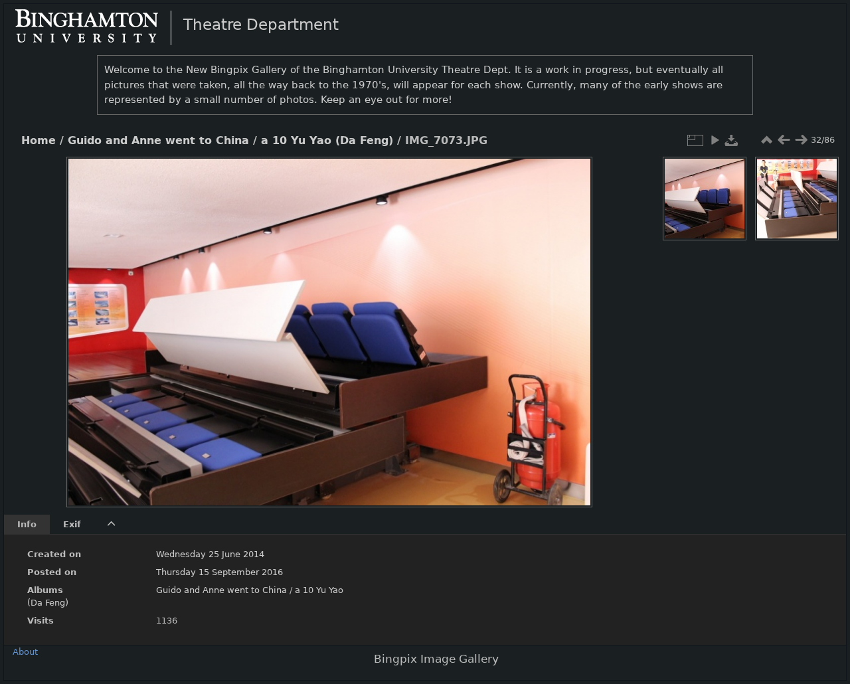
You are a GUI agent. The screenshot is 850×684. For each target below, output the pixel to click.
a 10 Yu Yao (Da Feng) (327, 141)
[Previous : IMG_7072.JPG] (783, 140)
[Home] (98, 27)
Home (38, 141)
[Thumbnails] (766, 140)
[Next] (571, 322)
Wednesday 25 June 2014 (210, 554)
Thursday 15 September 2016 (219, 572)
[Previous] (88, 322)
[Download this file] (731, 140)
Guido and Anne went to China (158, 141)
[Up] (324, 176)
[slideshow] (714, 140)
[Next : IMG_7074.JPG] (800, 140)
